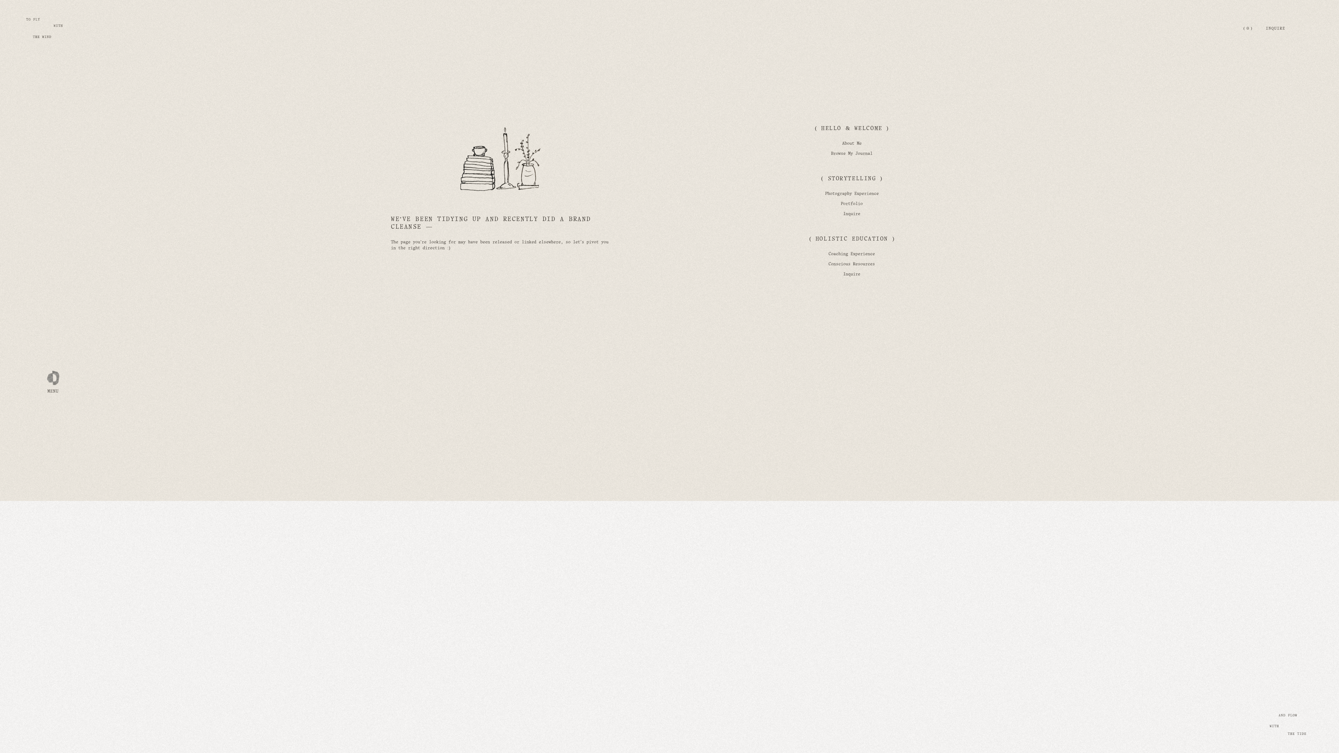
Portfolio (852, 204)
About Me (852, 143)
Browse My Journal (851, 153)
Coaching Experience (852, 254)
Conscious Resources (852, 264)
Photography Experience (852, 194)
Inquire (1276, 28)
